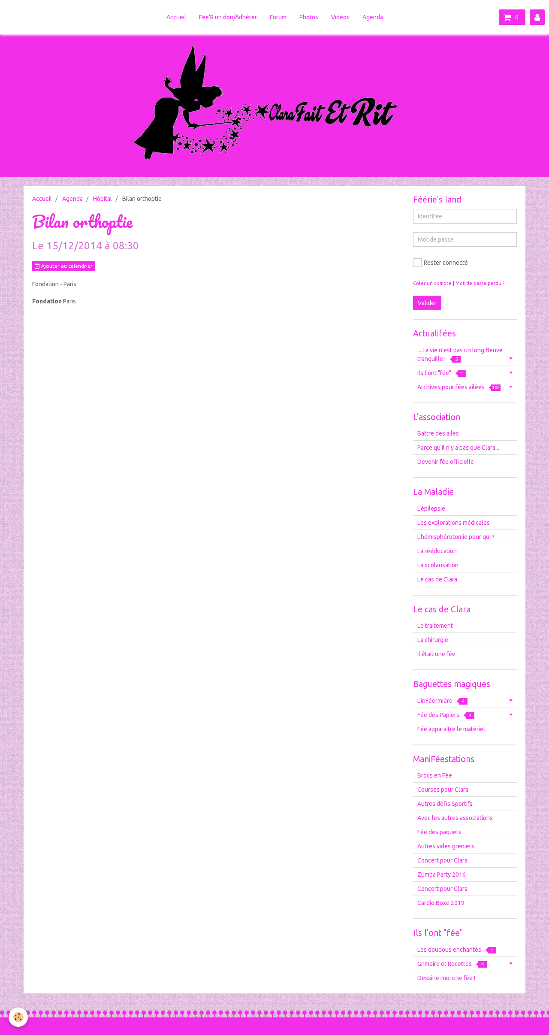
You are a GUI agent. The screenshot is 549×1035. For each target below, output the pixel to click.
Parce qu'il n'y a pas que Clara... (458, 447)
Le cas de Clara (437, 579)
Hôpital (102, 198)
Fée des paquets (439, 832)
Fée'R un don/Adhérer (228, 17)
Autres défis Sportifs (445, 803)
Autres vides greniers (445, 846)
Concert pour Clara (442, 860)
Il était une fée (436, 654)
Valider (427, 303)
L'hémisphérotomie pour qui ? (456, 536)
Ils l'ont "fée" (440, 372)
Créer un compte (432, 283)
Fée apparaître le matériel (451, 729)
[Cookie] (18, 1017)
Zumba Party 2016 (441, 874)
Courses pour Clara (442, 789)
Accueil (176, 17)
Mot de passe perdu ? (479, 283)
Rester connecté (446, 262)
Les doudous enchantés (455, 949)
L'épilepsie (431, 508)
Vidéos (340, 17)
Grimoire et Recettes (450, 963)
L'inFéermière (441, 700)
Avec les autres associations (455, 817)
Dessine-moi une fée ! (446, 977)
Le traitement (435, 625)
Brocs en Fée (434, 775)
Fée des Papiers (444, 714)
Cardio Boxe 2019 (441, 902)
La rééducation (437, 551)
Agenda (372, 17)
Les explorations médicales (453, 522)
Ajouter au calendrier (66, 266)
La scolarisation (438, 565)
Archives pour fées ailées (458, 387)
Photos (308, 17)
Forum (278, 17)
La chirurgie (432, 639)
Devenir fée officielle (445, 461)
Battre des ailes (438, 433)
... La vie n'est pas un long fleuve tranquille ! (460, 354)
